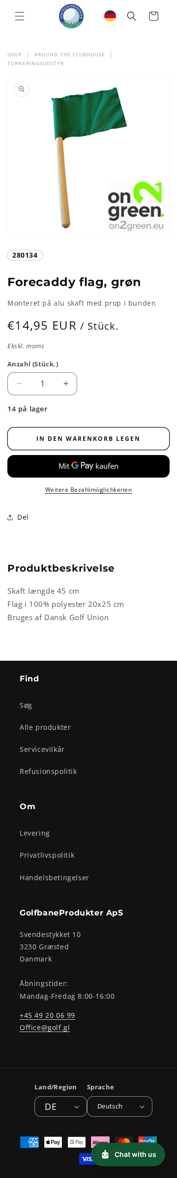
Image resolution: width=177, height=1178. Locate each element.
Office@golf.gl (45, 1027)
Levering (35, 833)
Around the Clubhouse (69, 54)
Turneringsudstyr (35, 63)
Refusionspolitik (48, 771)
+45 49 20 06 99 (47, 1015)
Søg (26, 705)
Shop (14, 54)
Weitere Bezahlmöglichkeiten (88, 489)
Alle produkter (45, 727)
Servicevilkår (42, 749)
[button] (19, 16)
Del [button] (23, 517)
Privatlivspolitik (47, 855)
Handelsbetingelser (54, 877)
